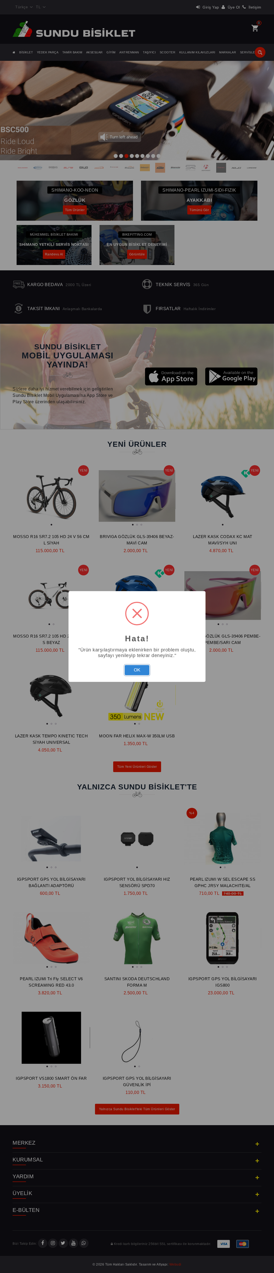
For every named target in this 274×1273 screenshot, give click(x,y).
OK (137, 670)
